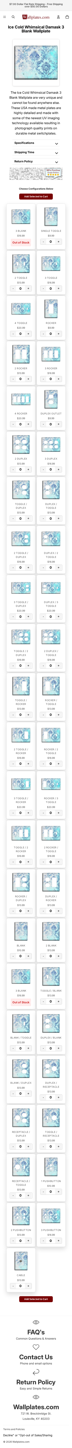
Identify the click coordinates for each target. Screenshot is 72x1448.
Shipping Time (24, 152)
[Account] (58, 17)
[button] (21, 217)
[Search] (13, 17)
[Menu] (4, 16)
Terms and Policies (14, 1429)
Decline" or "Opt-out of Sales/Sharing (27, 1435)
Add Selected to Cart (36, 196)
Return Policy (23, 161)
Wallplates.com (21, 1441)
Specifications (24, 142)
